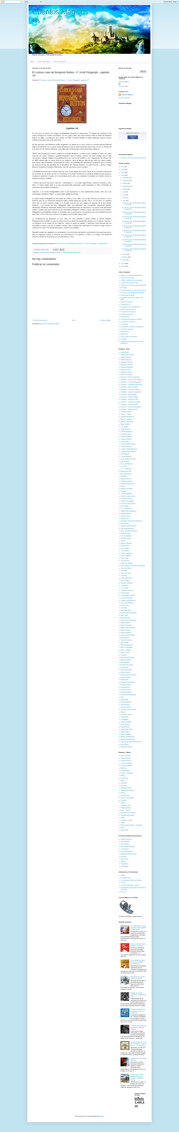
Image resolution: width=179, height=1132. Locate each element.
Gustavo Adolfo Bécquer (129, 526)
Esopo (123, 486)
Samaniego (124, 700)
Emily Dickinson (126, 479)
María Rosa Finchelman (128, 620)
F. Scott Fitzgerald (66, 252)
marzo (125, 254)
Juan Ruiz (124, 575)
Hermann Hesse (126, 538)
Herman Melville (126, 536)
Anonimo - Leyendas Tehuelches (131, 384)
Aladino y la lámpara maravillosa (131, 275)
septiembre (126, 186)
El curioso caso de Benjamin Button (49, 252)
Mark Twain (124, 615)
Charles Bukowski (126, 431)
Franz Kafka (124, 506)
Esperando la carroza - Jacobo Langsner (138, 977)
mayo (125, 197)
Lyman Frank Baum (127, 603)
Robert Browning (126, 670)
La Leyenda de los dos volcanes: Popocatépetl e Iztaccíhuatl (138, 927)
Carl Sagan (124, 427)
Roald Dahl (124, 667)
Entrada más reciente (40, 320)
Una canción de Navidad (129, 336)
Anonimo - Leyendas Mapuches (131, 382)
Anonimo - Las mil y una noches (131, 379)
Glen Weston (125, 523)
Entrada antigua (105, 320)
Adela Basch (125, 352)
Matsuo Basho (125, 622)
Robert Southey (126, 677)
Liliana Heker (125, 593)
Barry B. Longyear (126, 419)
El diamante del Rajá (127, 295)
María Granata (125, 618)
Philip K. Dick (125, 652)
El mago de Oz (125, 304)
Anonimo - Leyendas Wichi (129, 387)
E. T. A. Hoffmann (126, 469)
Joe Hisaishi (125, 558)
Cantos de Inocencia (127, 278)
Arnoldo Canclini (126, 412)
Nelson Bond (125, 637)
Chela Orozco (125, 441)
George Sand (125, 518)
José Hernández (126, 568)
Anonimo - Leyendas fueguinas (131, 392)
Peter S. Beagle (126, 650)
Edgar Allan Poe (126, 471)
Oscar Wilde (125, 642)
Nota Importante (59, 62)
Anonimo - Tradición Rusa (129, 404)
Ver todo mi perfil (124, 98)
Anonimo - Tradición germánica (131, 407)
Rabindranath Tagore (128, 657)
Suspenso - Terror (126, 820)
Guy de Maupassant (127, 528)
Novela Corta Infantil (127, 798)
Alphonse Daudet (126, 372)
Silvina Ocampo (126, 707)
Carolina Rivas (125, 429)
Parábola (124, 800)
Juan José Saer (126, 573)
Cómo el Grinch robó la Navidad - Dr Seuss (138, 945)
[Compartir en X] (58, 249)
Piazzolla (124, 655)
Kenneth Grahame (127, 583)
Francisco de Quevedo (128, 503)
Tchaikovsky (125, 717)
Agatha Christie (126, 357)
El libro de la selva (127, 302)
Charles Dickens (126, 434)
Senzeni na (124, 859)
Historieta (124, 783)
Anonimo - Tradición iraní (129, 409)
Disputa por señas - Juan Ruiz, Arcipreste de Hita (139, 994)
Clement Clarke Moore (128, 451)
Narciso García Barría (128, 635)
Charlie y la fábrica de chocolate (131, 280)
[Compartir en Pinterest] (63, 249)
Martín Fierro (125, 332)
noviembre (126, 180)
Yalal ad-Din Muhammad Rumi (131, 742)
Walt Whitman (125, 727)
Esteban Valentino (127, 489)
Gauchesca (124, 778)
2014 (123, 175)
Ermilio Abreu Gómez (128, 484)
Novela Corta (76, 252)
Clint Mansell (125, 454)
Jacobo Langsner (126, 553)
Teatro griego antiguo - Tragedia (131, 825)
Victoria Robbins (126, 722)
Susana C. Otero (126, 714)
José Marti (124, 570)
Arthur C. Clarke (126, 414)
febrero (125, 257)
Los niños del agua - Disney (130, 885)
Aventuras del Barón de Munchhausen (133, 158)
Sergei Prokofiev (126, 702)
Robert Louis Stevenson (129, 675)
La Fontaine (124, 585)
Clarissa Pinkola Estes (128, 444)
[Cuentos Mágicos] (120, 84)
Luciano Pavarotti (126, 598)
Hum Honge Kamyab (127, 846)
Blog (32, 62)
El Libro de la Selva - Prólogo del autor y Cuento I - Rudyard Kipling (137, 1077)
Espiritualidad (125, 770)
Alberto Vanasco (126, 360)
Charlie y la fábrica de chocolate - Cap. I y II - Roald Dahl (138, 1011)
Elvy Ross (124, 476)
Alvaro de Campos (127, 374)
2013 (123, 263)
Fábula (123, 775)
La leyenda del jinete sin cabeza (131, 319)
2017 (123, 167)
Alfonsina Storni (126, 370)
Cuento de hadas (126, 763)
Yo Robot (124, 339)
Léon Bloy (124, 608)
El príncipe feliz (126, 878)
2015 (123, 172)
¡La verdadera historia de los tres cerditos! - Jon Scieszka (138, 962)
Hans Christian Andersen (129, 531)
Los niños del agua (127, 329)
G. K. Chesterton (126, 508)
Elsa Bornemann (126, 474)
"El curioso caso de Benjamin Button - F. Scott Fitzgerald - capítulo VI (64, 80)
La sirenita (124, 324)
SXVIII (123, 818)
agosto (125, 189)
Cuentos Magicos (127, 95)
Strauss (123, 712)
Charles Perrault (126, 439)
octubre (125, 183)
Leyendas (124, 785)
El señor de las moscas (128, 309)
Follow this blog (133, 137)
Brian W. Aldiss (125, 424)
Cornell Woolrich (126, 456)
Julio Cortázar (125, 580)
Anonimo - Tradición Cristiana (130, 402)
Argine (123, 875)
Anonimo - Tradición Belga (129, 397)
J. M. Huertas (125, 551)
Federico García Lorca (128, 496)
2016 (123, 169)
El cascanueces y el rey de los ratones (133, 290)
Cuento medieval (126, 765)
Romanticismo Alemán (128, 813)
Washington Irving (126, 729)
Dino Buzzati (125, 461)
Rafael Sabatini (126, 660)
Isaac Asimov (125, 548)
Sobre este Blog (43, 62)
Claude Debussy (126, 446)
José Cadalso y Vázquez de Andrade (133, 566)
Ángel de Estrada (126, 747)
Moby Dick (124, 334)
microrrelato (124, 830)
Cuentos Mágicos (60, 12)
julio (124, 192)
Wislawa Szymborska (128, 739)
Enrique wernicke (126, 481)
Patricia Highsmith (127, 645)
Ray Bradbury (125, 662)
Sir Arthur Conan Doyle (128, 709)
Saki (122, 697)
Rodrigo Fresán (126, 685)
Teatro (123, 823)
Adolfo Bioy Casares (127, 355)
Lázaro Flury (125, 605)
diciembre (126, 178)
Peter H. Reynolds (127, 647)
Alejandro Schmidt (127, 365)
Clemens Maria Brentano (129, 449)
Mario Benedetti (126, 610)
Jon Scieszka (125, 561)
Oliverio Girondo (126, 640)
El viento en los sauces (128, 312)
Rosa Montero (125, 687)
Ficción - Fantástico (127, 773)
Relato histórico (126, 808)
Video (122, 828)
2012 (123, 266)
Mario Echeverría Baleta (129, 613)
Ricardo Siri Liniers (127, 665)
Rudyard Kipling (126, 692)
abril (124, 200)
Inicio (73, 320)
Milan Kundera (125, 630)
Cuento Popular (126, 760)
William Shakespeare (128, 737)
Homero (123, 541)
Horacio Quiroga (126, 543)
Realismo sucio (126, 805)
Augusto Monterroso (127, 417)
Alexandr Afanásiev (127, 367)
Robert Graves (125, 672)
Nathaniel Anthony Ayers (129, 854)
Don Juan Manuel (126, 464)
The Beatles (124, 719)
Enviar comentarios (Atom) (50, 324)
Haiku (122, 780)
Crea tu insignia (123, 86)
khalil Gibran (125, 744)
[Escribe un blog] (56, 249)
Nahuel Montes (126, 632)
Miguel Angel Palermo (128, 627)
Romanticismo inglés (127, 815)
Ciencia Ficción (126, 755)
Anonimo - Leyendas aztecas (130, 389)
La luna (123, 883)
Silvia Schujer (125, 704)
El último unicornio (127, 314)
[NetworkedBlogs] (132, 133)
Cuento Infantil (125, 758)
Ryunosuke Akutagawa (128, 695)
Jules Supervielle (126, 578)
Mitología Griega (126, 788)
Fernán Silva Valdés (127, 501)
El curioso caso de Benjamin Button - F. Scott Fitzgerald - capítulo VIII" (82, 243)
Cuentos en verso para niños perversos (134, 285)
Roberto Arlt (124, 680)
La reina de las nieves (128, 322)
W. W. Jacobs (125, 724)
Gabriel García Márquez (128, 511)
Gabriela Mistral (126, 513)
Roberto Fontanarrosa (128, 682)
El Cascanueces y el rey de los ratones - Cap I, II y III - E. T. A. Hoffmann (138, 1043)
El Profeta (124, 288)
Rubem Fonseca (126, 690)
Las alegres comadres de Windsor (132, 327)
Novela (123, 793)
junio (124, 195)
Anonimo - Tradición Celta (129, 399)
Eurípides (124, 491)
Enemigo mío (125, 317)
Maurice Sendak (126, 625)
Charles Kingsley (126, 436)
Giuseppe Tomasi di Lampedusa (131, 521)
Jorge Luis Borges (127, 563)
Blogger (101, 1116)
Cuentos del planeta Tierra (129, 283)
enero (125, 260)
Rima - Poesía (125, 810)
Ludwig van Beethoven (128, 600)
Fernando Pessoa (126, 499)
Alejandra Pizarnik (127, 362)
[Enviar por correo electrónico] (54, 249)
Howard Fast (125, 546)
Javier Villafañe (126, 556)
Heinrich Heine (126, 533)
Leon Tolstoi (125, 588)
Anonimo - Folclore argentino (130, 377)
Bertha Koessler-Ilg (127, 422)
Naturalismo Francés (127, 790)
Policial (123, 803)
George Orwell (125, 516)
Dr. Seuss (124, 466)
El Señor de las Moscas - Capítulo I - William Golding (138, 1027)
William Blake (125, 732)
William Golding (126, 734)
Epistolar (123, 768)
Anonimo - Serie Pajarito (129, 394)
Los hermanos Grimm (128, 595)
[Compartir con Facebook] (61, 249)
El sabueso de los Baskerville (130, 307)
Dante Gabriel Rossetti (128, 459)
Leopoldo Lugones (127, 590)
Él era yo (123, 892)
